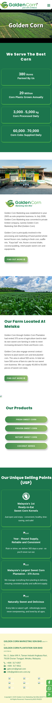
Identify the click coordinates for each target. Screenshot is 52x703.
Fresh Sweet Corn (26, 419)
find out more (15, 259)
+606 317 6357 (14, 663)
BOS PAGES (37, 699)
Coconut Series (26, 446)
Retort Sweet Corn (26, 437)
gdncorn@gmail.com (16, 669)
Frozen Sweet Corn (26, 428)
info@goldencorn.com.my (18, 672)
